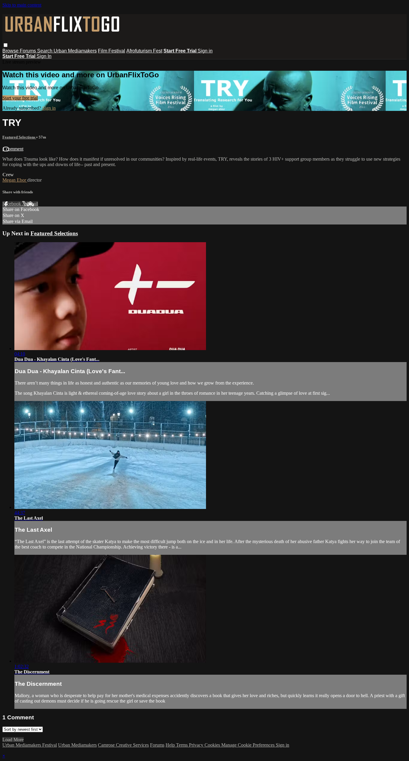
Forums (28, 50)
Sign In (44, 56)
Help (171, 745)
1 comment (12, 148)
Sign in (205, 50)
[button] (5, 45)
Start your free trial (20, 97)
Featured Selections (19, 137)
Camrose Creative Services (123, 745)
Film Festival (111, 50)
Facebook (12, 203)
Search (45, 50)
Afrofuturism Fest (144, 50)
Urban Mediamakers (75, 50)
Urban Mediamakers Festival (29, 745)
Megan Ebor (14, 180)
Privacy (197, 745)
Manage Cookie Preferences (248, 745)
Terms (182, 745)
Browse (11, 50)
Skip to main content (21, 4)
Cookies (213, 745)
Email (32, 203)
